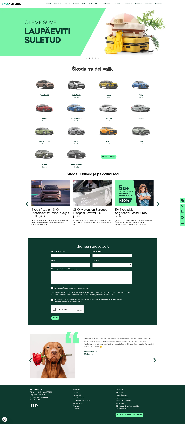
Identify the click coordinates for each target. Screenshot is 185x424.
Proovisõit (57, 4)
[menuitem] (47, 4)
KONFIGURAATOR (108, 157)
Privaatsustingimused (123, 401)
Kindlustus (138, 4)
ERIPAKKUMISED (94, 4)
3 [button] (92, 58)
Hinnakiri (76, 97)
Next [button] (157, 203)
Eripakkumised (78, 398)
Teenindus (128, 4)
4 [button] (96, 58)
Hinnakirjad (77, 395)
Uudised (76, 409)
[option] (92, 32)
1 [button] (86, 58)
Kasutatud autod (79, 4)
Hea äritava (120, 403)
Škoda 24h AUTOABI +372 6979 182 (129, 415)
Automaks (106, 4)
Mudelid (48, 4)
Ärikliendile (117, 4)
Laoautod (67, 4)
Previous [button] (27, 203)
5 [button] (99, 58)
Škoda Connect (121, 395)
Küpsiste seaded (122, 409)
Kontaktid (158, 4)
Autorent (148, 4)
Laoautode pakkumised (81, 401)
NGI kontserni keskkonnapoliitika (127, 406)
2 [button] (89, 58)
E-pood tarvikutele (122, 398)
